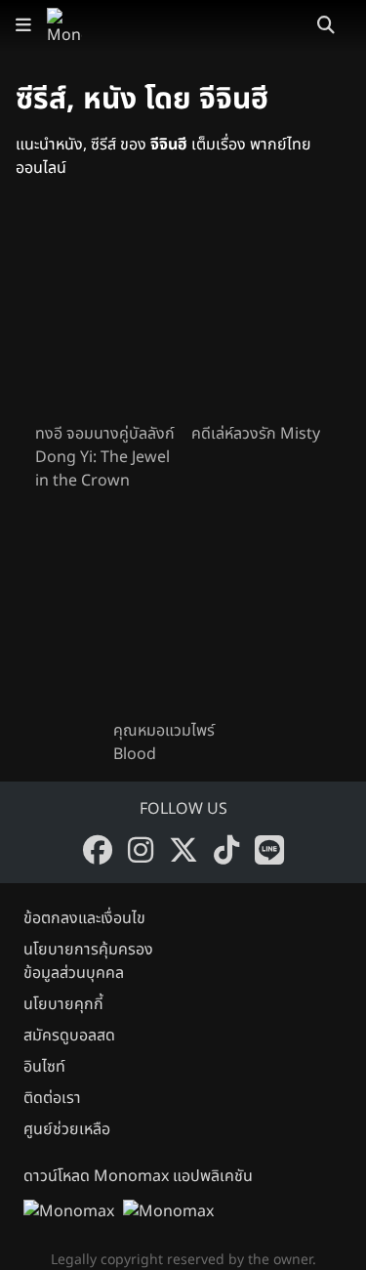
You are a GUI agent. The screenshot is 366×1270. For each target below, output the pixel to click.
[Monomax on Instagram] (140, 850)
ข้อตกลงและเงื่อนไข (84, 918)
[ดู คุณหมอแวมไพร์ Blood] (183, 613)
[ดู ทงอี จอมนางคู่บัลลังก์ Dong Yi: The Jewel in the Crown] (105, 316)
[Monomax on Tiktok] (226, 850)
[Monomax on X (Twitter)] (183, 850)
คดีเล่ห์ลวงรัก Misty (255, 433)
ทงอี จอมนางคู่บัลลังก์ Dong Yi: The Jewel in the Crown (105, 457)
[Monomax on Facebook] (97, 850)
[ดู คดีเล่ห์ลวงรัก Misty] (261, 316)
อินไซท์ (44, 1067)
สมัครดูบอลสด (69, 1035)
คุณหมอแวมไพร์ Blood (164, 742)
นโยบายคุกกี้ (63, 1004)
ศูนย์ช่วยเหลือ (66, 1129)
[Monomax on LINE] (269, 850)
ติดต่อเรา (52, 1098)
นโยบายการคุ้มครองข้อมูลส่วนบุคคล (88, 961)
